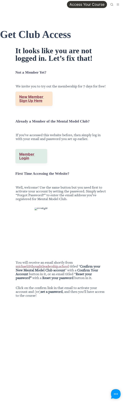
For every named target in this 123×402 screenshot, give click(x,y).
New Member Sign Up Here (31, 99)
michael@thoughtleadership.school (42, 266)
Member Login (27, 156)
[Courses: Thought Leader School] (3, 4)
